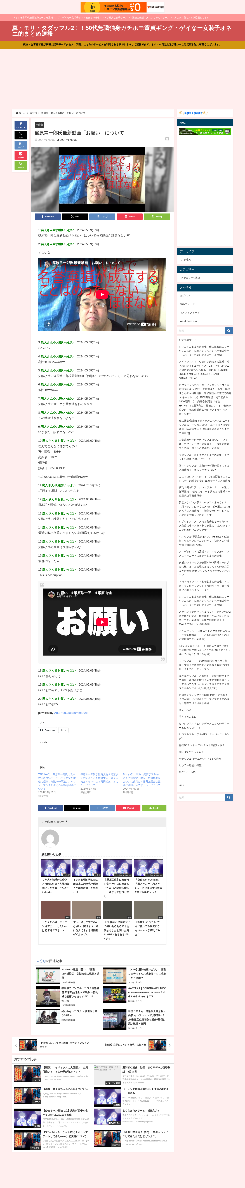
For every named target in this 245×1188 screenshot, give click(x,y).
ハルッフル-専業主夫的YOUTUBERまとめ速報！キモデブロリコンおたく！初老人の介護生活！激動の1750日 (204, 540)
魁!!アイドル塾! (187, 772)
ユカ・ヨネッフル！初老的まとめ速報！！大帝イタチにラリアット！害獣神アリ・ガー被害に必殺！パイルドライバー (204, 585)
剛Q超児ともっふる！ (191, 752)
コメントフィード (190, 312)
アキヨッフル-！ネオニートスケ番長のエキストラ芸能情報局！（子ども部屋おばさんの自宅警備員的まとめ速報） (204, 634)
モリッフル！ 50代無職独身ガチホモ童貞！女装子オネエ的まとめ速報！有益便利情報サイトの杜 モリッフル (204, 665)
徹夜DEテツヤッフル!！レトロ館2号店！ (202, 745)
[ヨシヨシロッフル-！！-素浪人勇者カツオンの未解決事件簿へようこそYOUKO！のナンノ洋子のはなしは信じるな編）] (205, 650)
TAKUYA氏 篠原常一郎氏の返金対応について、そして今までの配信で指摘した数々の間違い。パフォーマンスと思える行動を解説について (57, 781)
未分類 (39, 124)
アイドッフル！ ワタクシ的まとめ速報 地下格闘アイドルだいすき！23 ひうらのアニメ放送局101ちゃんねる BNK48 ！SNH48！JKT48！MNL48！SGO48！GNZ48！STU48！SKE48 (204, 369)
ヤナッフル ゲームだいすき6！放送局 (200, 758)
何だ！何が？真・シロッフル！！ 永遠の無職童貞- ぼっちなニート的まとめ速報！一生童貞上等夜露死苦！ (204, 491)
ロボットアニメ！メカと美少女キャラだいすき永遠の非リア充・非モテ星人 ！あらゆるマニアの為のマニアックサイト (204, 525)
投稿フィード (187, 304)
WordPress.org (188, 321)
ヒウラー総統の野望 (190, 765)
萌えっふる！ (186, 710)
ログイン (185, 295)
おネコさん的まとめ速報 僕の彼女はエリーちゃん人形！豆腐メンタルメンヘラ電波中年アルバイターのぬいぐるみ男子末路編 (204, 350)
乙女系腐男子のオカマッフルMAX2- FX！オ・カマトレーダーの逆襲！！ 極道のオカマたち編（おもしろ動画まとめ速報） (204, 443)
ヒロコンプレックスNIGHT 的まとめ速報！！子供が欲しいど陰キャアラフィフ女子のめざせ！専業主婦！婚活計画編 (204, 699)
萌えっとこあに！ (189, 716)
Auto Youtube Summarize (71, 712)
